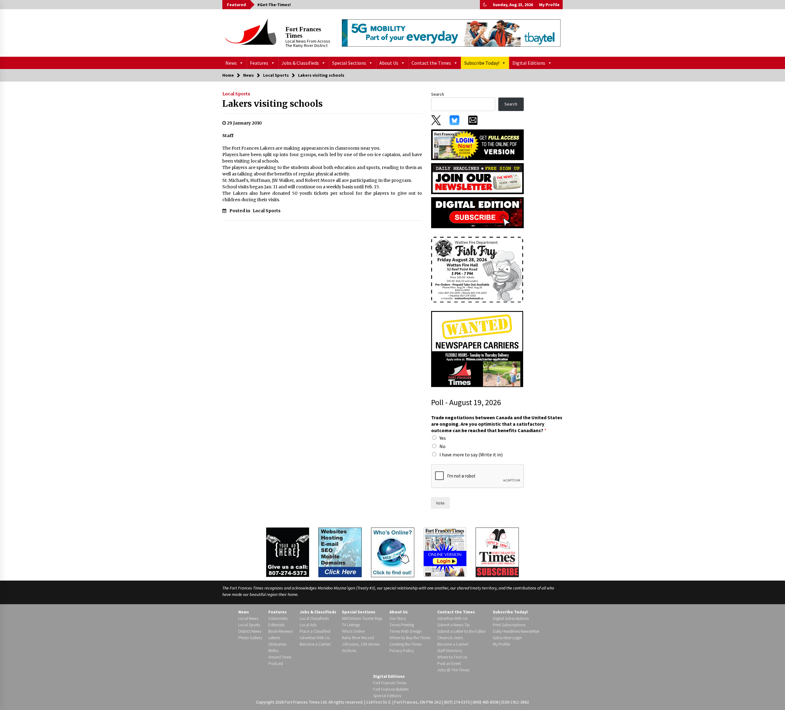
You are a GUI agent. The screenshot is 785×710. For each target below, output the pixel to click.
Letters (274, 637)
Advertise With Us (315, 637)
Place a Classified (315, 631)
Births (273, 650)
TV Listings (351, 624)
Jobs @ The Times (453, 670)
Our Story (397, 618)
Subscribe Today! (481, 63)
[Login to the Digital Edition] (444, 551)
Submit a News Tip (453, 624)
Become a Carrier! (315, 644)
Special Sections (349, 63)
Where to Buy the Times (409, 637)
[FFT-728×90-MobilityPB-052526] (451, 32)
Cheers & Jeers (450, 637)
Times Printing (401, 624)
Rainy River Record (358, 637)
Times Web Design (405, 631)
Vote (440, 503)
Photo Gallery (250, 637)
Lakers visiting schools (272, 103)
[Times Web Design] (340, 552)
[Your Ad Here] (287, 552)
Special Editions (387, 695)
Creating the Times (405, 644)
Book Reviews (280, 631)
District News (249, 631)
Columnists (278, 618)
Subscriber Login (507, 637)
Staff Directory (449, 650)
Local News (248, 618)
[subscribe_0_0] (477, 144)
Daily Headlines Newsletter (516, 631)
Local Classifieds (314, 618)
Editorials (276, 624)
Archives (349, 650)
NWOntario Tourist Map (362, 618)
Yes (442, 438)
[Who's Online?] (392, 552)
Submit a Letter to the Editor (461, 631)
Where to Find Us (452, 657)
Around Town (279, 657)
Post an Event (449, 663)
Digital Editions (528, 63)
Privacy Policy (401, 650)
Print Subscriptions (509, 624)
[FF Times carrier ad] (477, 348)
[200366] (477, 269)
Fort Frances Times (303, 32)
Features (259, 63)
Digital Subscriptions (511, 618)
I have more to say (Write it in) (471, 454)
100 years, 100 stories (361, 644)
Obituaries (277, 644)
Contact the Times (431, 63)
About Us (388, 63)
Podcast (275, 663)
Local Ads (308, 624)
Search (437, 94)
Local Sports (236, 94)
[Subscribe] (497, 552)
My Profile (549, 4)
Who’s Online (353, 631)
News (231, 63)
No (442, 446)
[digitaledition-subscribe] (477, 212)
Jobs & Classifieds (300, 63)
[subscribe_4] (477, 178)
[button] (485, 4)
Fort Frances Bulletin (391, 689)
